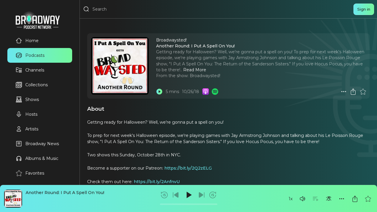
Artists (31, 129)
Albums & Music (41, 158)
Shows (32, 99)
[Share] (355, 199)
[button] (302, 199)
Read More (194, 69)
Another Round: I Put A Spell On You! (65, 192)
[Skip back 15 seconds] (164, 195)
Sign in (363, 9)
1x (290, 198)
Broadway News (42, 143)
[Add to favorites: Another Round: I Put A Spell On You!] (368, 199)
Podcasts (34, 55)
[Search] (86, 9)
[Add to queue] (315, 199)
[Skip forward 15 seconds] (213, 195)
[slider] (188, 204)
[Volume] (302, 199)
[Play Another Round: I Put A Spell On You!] (159, 91)
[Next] (201, 195)
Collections (36, 84)
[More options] (341, 199)
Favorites (34, 173)
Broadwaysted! (205, 75)
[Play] (188, 195)
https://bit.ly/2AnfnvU (157, 181)
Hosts (31, 114)
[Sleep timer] (328, 199)
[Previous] (176, 195)
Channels (34, 70)
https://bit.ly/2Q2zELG (188, 168)
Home (32, 40)
